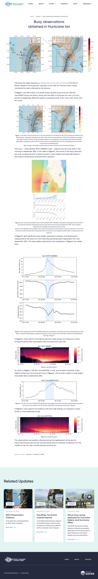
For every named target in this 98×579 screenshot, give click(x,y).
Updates (38, 16)
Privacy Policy (25, 573)
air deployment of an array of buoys (52, 83)
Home (32, 16)
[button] (52, 4)
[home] (14, 3)
